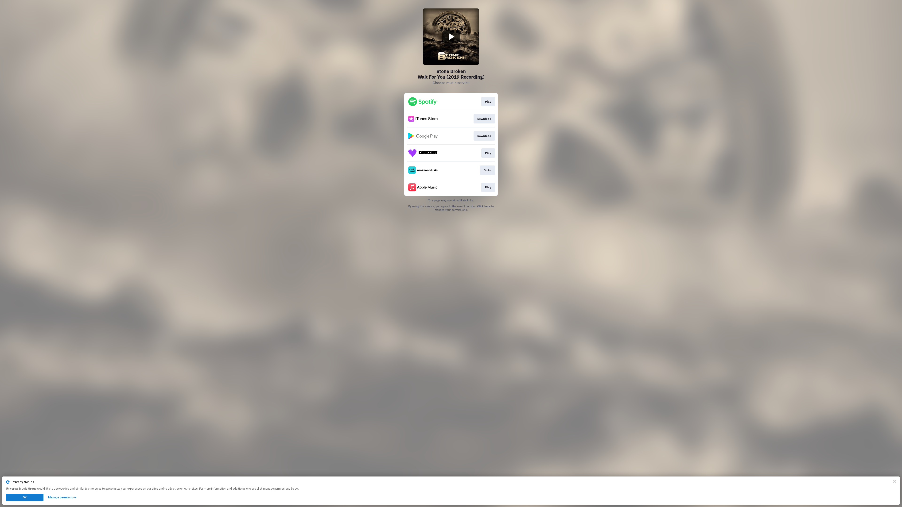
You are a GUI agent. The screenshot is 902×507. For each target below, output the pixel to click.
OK (25, 497)
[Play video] (451, 36)
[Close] (894, 481)
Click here (483, 206)
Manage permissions (62, 497)
